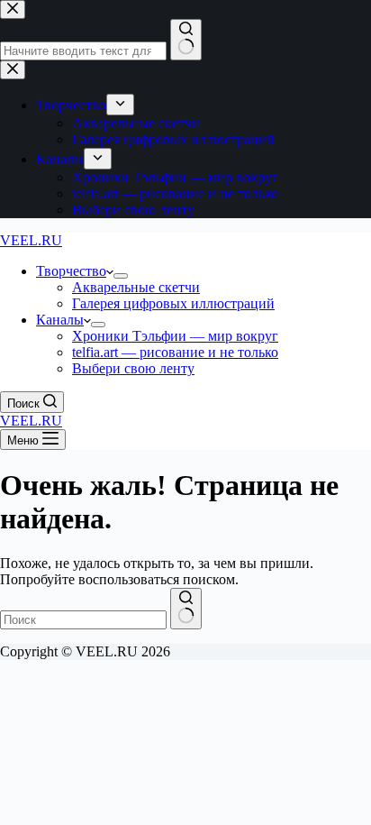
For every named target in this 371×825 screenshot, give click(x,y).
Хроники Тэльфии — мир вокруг (175, 336)
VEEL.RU (31, 240)
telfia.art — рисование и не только (175, 352)
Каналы (60, 319)
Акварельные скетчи (136, 287)
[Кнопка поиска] (186, 608)
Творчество (71, 271)
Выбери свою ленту (133, 368)
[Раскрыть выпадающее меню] (120, 276)
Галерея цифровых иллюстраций (173, 303)
